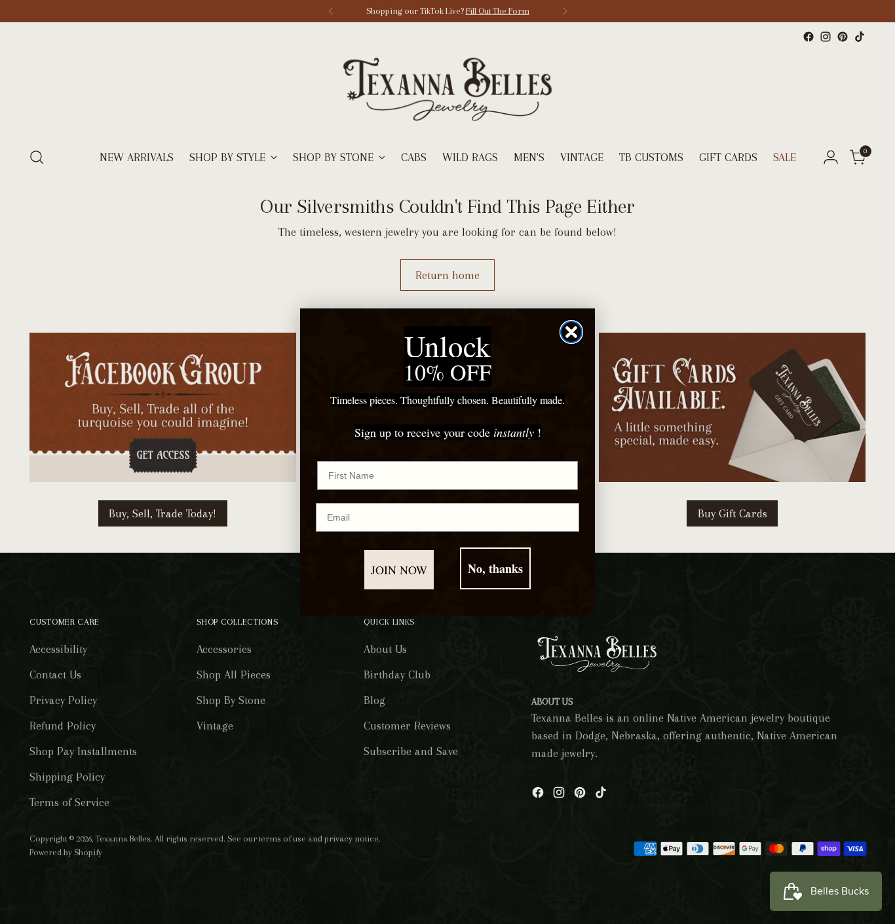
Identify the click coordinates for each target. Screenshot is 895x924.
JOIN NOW (399, 570)
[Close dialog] (571, 332)
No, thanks (495, 568)
